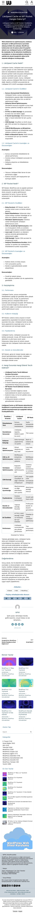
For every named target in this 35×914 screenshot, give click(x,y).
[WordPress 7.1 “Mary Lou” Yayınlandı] (9, 662)
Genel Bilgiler (7, 743)
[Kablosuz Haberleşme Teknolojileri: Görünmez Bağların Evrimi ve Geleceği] (5, 816)
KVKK (27, 890)
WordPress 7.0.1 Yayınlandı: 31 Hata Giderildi (7, 712)
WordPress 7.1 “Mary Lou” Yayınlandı (17, 772)
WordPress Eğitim (8, 754)
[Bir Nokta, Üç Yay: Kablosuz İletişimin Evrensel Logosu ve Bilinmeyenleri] (5, 823)
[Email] (19, 886)
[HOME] (8, 12)
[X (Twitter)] (12, 598)
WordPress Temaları (9, 762)
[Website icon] (16, 624)
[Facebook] (6, 598)
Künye (23, 894)
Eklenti (9, 590)
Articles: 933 (17, 627)
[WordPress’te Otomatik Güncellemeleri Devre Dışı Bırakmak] (26, 704)
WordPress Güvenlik (9, 760)
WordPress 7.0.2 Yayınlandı (15, 787)
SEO (16, 590)
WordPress (24, 590)
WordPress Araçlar (9, 751)
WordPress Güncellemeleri (11, 758)
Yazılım (5, 764)
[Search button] (30, 731)
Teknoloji (5, 747)
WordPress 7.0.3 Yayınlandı (15, 782)
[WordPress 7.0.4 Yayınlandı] (26, 662)
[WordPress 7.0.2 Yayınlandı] (26, 683)
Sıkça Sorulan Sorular (24, 892)
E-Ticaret (6, 741)
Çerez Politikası (21, 890)
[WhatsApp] (17, 886)
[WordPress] (12, 886)
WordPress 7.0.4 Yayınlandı (15, 777)
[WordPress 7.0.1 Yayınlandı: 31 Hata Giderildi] (9, 704)
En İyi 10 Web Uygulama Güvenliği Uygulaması (20, 796)
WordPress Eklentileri (9, 756)
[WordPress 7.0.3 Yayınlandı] (9, 683)
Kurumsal (13, 894)
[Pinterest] (17, 598)
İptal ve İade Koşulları (11, 892)
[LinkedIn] (23, 598)
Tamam (15, 911)
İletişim (19, 894)
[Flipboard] (28, 598)
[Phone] (15, 886)
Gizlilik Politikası (11, 890)
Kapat (20, 911)
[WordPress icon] (22, 624)
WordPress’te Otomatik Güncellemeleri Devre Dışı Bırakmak (25, 712)
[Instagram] (5, 886)
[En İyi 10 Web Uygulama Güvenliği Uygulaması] (5, 798)
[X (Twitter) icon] (19, 624)
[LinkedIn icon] (12, 624)
